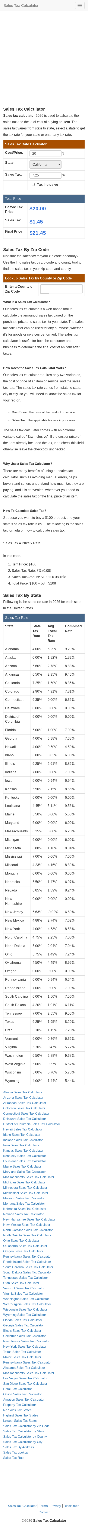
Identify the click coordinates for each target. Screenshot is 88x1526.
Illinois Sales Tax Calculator (22, 1330)
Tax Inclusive (47, 184)
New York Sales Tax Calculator (24, 1346)
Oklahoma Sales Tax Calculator (25, 1246)
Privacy (55, 1506)
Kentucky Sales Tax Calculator (24, 1156)
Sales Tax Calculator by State (23, 1431)
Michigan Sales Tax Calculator (24, 1182)
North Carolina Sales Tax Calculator (28, 1230)
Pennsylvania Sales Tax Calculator (27, 1256)
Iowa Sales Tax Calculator (21, 1145)
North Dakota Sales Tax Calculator (27, 1235)
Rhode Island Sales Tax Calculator (27, 1262)
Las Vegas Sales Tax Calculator (25, 1378)
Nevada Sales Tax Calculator (23, 1214)
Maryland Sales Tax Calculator (24, 1171)
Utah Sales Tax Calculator (21, 1283)
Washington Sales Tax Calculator (26, 1299)
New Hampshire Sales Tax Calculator (29, 1219)
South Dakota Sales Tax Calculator (27, 1272)
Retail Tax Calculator (17, 1389)
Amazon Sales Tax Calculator (23, 1399)
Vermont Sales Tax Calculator (23, 1288)
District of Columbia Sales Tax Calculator (31, 1124)
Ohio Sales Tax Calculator (21, 1240)
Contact (44, 1512)
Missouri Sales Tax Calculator (24, 1198)
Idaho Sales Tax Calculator (21, 1134)
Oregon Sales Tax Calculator (23, 1251)
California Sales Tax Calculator (24, 1336)
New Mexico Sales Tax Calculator (26, 1224)
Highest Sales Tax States (20, 1415)
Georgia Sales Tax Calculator (23, 1325)
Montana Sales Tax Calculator (24, 1203)
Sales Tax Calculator (20, 5)
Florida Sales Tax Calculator (22, 1320)
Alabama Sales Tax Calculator (24, 1367)
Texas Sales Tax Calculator (22, 1352)
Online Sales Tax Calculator (22, 1394)
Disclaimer (71, 1506)
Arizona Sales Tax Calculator (23, 1097)
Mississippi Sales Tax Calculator (25, 1193)
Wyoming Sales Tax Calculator (24, 1314)
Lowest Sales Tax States (20, 1420)
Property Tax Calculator (19, 1405)
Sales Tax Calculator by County (25, 1436)
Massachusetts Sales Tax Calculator (28, 1177)
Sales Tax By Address (18, 1447)
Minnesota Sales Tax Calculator (25, 1187)
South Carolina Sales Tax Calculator (28, 1267)
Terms (43, 1506)
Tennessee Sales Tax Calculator (25, 1277)
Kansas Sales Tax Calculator (23, 1150)
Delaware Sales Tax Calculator (24, 1119)
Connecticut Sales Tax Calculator (26, 1113)
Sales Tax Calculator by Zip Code (26, 1426)
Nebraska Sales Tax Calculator (24, 1209)
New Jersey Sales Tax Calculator (26, 1341)
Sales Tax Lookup (15, 1452)
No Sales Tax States (17, 1410)
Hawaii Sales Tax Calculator (22, 1129)
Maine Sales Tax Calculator (22, 1166)
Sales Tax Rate (13, 1457)
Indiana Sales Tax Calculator (23, 1140)
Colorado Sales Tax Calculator (24, 1108)
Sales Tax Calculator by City (23, 1442)
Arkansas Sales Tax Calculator (24, 1103)
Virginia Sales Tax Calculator (23, 1293)
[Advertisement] (44, 59)
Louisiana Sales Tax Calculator (24, 1161)
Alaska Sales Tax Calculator (22, 1092)
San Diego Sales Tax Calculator (25, 1383)
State (9, 162)
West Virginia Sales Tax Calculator (27, 1304)
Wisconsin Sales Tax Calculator (25, 1309)
